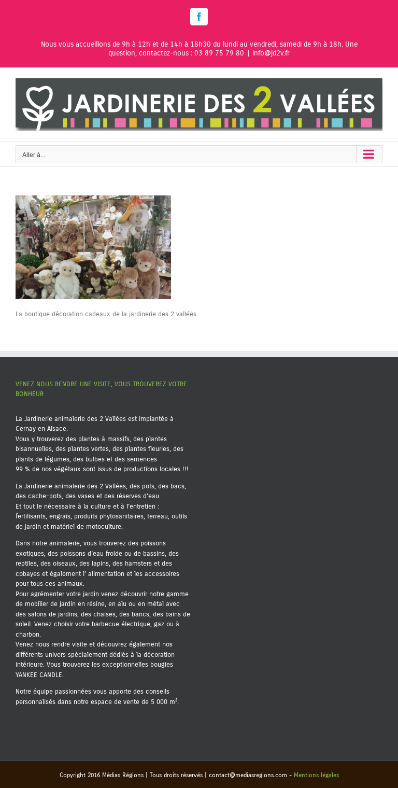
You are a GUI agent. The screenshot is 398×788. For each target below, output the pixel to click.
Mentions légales (316, 775)
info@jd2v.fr (271, 53)
